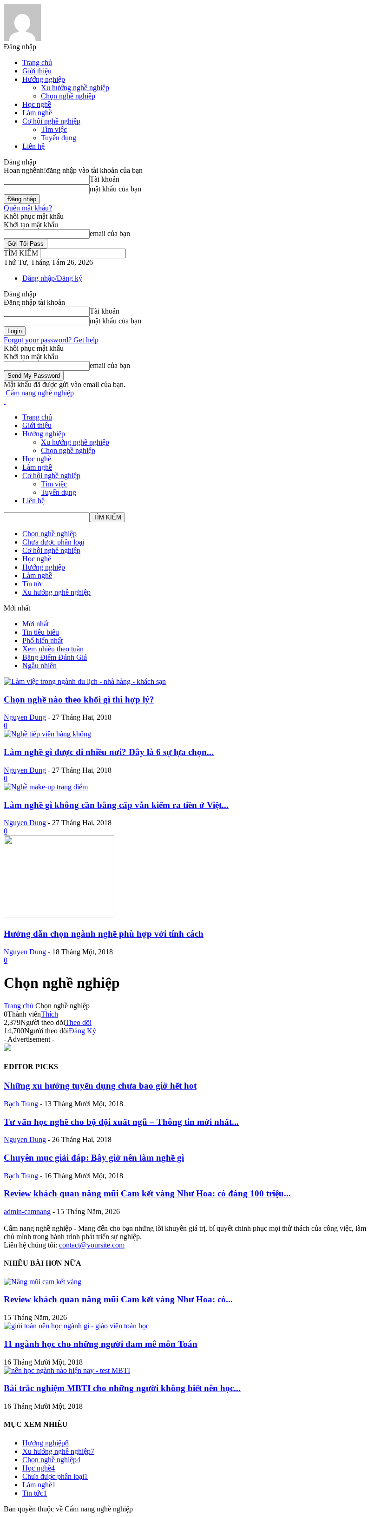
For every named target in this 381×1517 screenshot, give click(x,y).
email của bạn (110, 233)
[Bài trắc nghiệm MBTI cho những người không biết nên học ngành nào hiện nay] (67, 1370)
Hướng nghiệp (43, 79)
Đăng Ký (82, 1031)
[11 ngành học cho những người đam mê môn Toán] (76, 1326)
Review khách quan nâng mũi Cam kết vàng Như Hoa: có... (118, 1299)
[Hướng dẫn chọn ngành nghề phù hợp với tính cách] (59, 915)
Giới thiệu (37, 71)
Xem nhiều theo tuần (53, 649)
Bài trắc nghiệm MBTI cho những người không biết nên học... (122, 1388)
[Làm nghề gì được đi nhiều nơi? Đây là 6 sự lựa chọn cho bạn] (47, 734)
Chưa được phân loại (53, 542)
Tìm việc (54, 129)
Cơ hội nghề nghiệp (51, 121)
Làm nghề (37, 113)
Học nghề (36, 104)
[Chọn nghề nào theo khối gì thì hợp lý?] (85, 681)
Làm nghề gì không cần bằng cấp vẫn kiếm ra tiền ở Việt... (116, 805)
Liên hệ (33, 146)
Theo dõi (78, 1022)
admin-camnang (27, 1211)
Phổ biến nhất (42, 640)
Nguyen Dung (25, 717)
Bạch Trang (21, 1104)
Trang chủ (37, 62)
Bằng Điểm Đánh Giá (54, 657)
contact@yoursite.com (92, 1245)
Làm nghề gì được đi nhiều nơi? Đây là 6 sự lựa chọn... (109, 752)
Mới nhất (35, 624)
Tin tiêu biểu (40, 632)
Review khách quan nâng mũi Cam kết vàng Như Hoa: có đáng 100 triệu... (147, 1193)
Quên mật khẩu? (28, 208)
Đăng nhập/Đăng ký (52, 278)
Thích (49, 1014)
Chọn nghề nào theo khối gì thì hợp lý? (79, 699)
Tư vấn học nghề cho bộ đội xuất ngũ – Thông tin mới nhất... (121, 1122)
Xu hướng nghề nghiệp (75, 88)
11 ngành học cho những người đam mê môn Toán (100, 1344)
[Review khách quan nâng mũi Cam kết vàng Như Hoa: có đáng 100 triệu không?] (42, 1282)
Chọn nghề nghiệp (68, 96)
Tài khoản (104, 179)
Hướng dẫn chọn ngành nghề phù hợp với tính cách (104, 934)
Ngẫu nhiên (39, 666)
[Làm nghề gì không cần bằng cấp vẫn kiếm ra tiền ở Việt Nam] (46, 787)
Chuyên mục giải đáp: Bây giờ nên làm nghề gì (94, 1157)
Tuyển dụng (58, 138)
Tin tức (32, 584)
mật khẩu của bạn (115, 189)
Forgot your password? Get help (51, 340)
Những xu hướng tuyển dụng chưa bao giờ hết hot (100, 1085)
